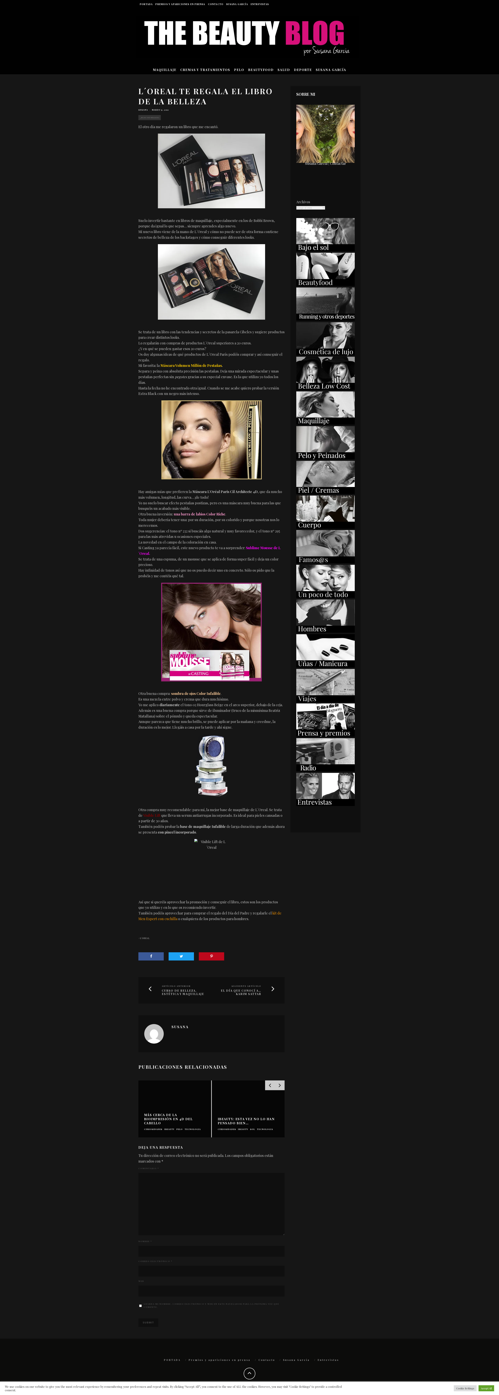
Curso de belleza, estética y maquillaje (183, 992)
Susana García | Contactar (325, 163)
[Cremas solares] (325, 249)
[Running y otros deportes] (325, 319)
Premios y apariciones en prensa (180, 4)
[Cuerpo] (325, 527)
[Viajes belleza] (325, 700)
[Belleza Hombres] (325, 631)
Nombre (145, 1241)
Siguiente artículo (246, 986)
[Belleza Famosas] (325, 562)
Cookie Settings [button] (465, 1388)
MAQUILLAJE (164, 70)
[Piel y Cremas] (325, 492)
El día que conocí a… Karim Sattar (241, 992)
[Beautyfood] (325, 284)
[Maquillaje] (325, 423)
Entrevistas (260, 4)
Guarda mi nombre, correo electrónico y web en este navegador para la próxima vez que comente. (211, 1305)
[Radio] (325, 770)
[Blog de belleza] (325, 596)
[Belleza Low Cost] (325, 388)
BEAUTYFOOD (261, 70)
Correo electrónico (155, 1261)
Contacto (216, 4)
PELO (239, 70)
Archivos (303, 202)
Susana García (237, 4)
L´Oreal (145, 938)
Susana (143, 109)
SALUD (284, 70)
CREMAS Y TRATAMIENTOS (205, 70)
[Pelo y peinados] (325, 458)
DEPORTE (303, 70)
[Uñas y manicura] (325, 666)
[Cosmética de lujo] (325, 354)
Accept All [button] (486, 1388)
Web (141, 1281)
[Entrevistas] (325, 804)
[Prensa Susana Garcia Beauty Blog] (325, 735)
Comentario (148, 1168)
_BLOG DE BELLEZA (149, 117)
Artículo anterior (176, 986)
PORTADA (146, 4)
